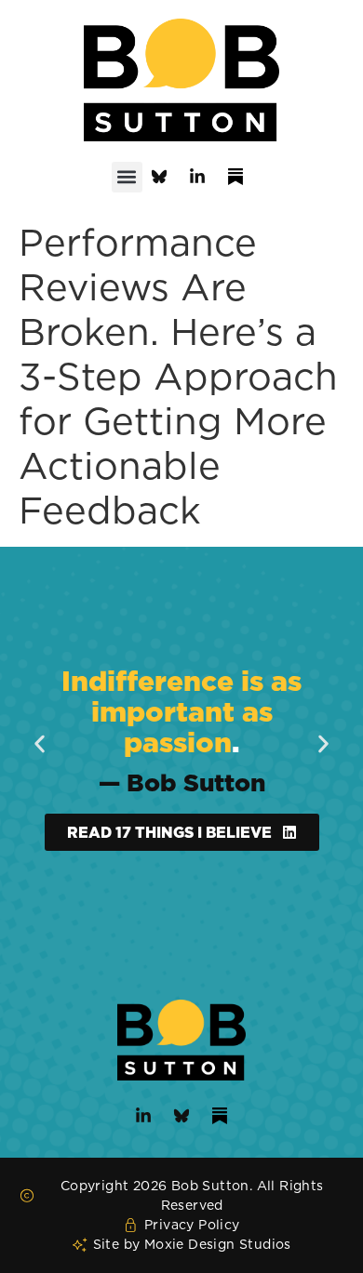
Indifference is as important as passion (181, 711)
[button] (127, 177)
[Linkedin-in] (197, 176)
